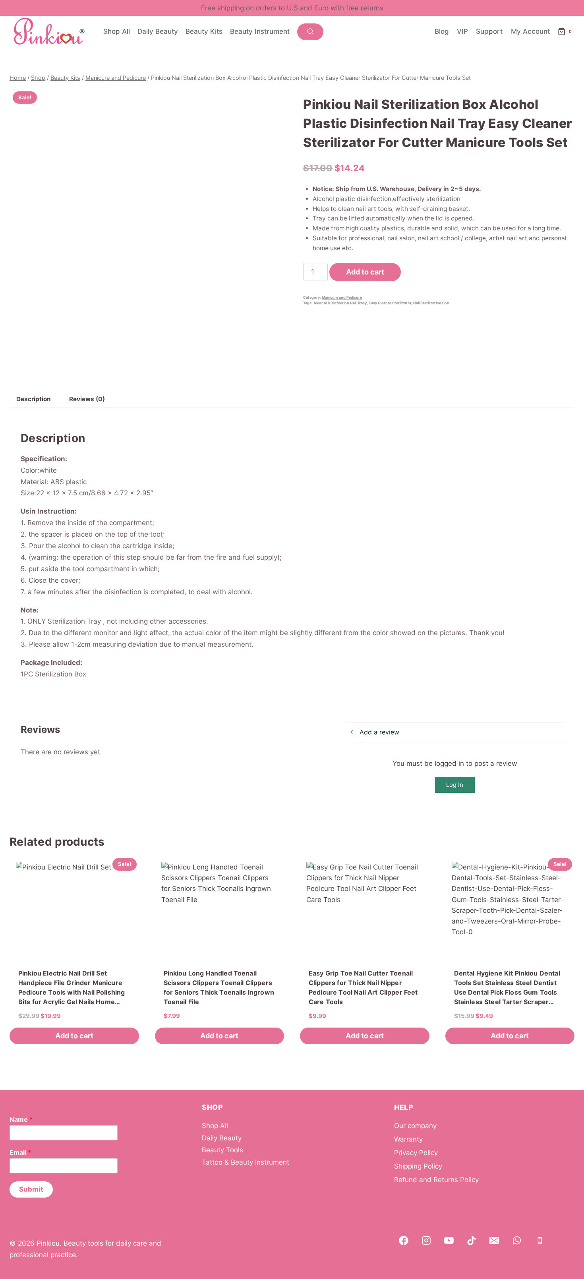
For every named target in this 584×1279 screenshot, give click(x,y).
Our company (415, 1126)
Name (21, 1119)
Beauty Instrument (260, 31)
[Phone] (539, 1240)
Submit (31, 1189)
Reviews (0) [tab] (87, 399)
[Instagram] (426, 1240)
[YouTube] (448, 1240)
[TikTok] (471, 1240)
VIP (462, 31)
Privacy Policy (416, 1153)
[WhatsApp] (517, 1240)
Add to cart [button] (74, 1036)
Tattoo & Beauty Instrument (245, 1162)
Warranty (408, 1139)
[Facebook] (403, 1240)
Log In (454, 784)
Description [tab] (33, 399)
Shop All (116, 31)
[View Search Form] (310, 31)
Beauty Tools (222, 1150)
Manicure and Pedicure (342, 297)
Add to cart (365, 272)
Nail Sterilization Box (431, 303)
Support (489, 31)
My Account (530, 31)
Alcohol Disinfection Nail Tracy (340, 303)
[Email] (494, 1240)
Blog (442, 31)
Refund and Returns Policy (436, 1180)
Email (20, 1152)
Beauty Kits (204, 31)
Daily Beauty (157, 31)
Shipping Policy (418, 1166)
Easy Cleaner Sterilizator (390, 303)
